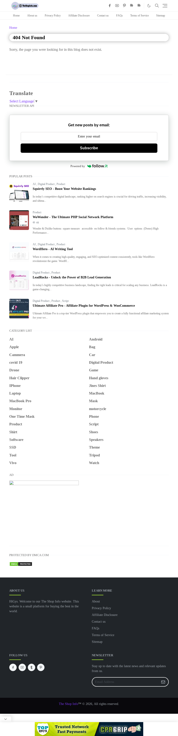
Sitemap (160, 15)
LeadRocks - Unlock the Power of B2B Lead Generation (72, 277)
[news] (132, 5)
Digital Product (46, 184)
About (96, 601)
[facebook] (109, 5)
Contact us (103, 15)
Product (61, 184)
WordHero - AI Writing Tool (53, 249)
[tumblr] (31, 667)
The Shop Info (68, 704)
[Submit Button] (163, 682)
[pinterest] (124, 5)
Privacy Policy (53, 15)
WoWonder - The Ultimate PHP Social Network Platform (73, 217)
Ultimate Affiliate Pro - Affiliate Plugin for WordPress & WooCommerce (84, 305)
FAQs (119, 15)
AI (34, 184)
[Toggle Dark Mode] (149, 6)
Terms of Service (139, 15)
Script (65, 301)
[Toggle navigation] (165, 6)
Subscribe (89, 148)
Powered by (77, 166)
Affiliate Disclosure (79, 15)
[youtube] (117, 5)
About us (32, 15)
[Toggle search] (157, 5)
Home (16, 15)
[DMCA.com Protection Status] (20, 563)
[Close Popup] (5, 719)
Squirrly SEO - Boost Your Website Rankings (64, 189)
